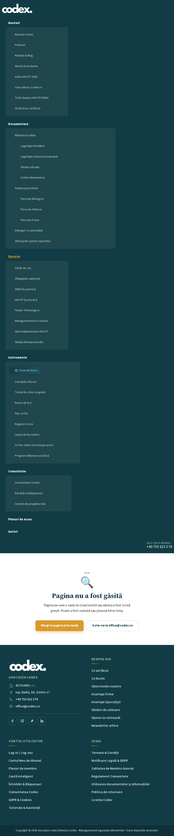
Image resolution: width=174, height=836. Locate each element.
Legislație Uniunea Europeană (39, 157)
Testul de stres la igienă (30, 392)
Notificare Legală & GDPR (109, 760)
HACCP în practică (26, 300)
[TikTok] (32, 721)
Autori (13, 531)
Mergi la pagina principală (59, 625)
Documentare (18, 124)
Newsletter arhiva (104, 725)
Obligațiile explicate (27, 279)
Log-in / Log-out (21, 752)
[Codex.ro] (28, 665)
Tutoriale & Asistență (24, 807)
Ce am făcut (100, 670)
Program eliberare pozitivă (32, 456)
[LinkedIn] (42, 721)
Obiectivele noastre (106, 686)
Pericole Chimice (31, 209)
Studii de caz (23, 268)
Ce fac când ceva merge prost (34, 445)
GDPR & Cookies (20, 800)
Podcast (20, 45)
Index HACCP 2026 (26, 77)
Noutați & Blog (24, 55)
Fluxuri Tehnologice (27, 310)
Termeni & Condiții (105, 752)
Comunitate (17, 471)
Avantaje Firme (102, 694)
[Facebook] (12, 721)
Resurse (14, 256)
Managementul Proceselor (31, 321)
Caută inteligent (21, 776)
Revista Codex (24, 34)
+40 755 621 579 (26, 699)
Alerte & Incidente (26, 66)
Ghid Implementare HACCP (31, 331)
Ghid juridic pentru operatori (33, 241)
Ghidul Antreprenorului (29, 342)
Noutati (14, 23)
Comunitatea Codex (27, 483)
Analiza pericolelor (26, 188)
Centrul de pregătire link (30, 504)
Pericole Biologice (32, 199)
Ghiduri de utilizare (105, 710)
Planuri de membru (23, 768)
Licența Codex (101, 800)
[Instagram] (22, 721)
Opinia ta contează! (105, 717)
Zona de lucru (28, 370)
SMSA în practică (25, 289)
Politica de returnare (106, 792)
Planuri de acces (20, 519)
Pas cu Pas (21, 413)
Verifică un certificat (27, 108)
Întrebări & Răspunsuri (29, 493)
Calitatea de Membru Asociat (112, 768)
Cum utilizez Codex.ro (28, 87)
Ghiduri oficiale (30, 167)
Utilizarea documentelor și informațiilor (120, 784)
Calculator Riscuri (26, 382)
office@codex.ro (27, 706)
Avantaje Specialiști (106, 702)
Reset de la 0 (23, 403)
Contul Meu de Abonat (25, 760)
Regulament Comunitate (109, 776)
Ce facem (98, 678)
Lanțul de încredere (27, 435)
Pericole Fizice (30, 220)
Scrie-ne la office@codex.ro (112, 625)
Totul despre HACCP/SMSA (32, 98)
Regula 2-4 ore (24, 424)
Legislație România (32, 146)
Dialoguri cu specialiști (29, 230)
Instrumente (17, 357)
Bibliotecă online (25, 135)
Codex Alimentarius (33, 178)
